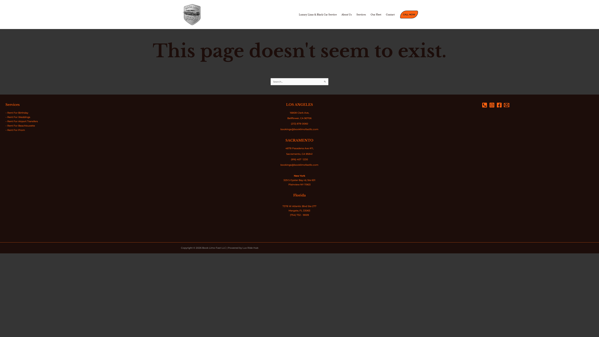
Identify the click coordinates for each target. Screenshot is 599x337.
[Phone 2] (484, 105)
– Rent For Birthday (16, 112)
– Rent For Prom (15, 130)
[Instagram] (492, 105)
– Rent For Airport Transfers (21, 121)
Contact (390, 14)
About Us (346, 14)
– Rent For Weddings (17, 117)
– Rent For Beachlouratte (20, 125)
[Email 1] (506, 105)
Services (361, 14)
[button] (409, 14)
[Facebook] (499, 105)
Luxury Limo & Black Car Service (318, 14)
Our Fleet (376, 14)
